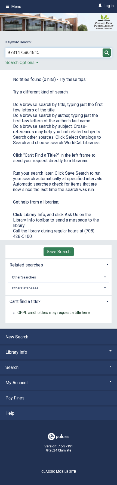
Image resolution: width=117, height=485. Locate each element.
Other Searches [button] (24, 277)
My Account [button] (16, 382)
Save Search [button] (58, 251)
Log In (109, 6)
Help (9, 413)
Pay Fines (14, 398)
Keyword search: (18, 42)
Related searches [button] (26, 265)
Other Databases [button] (25, 288)
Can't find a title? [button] (25, 301)
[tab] (58, 264)
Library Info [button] (16, 352)
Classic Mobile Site (58, 471)
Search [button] (12, 367)
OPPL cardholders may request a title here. (54, 313)
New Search (16, 337)
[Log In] (99, 6)
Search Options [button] (20, 62)
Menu (16, 6)
